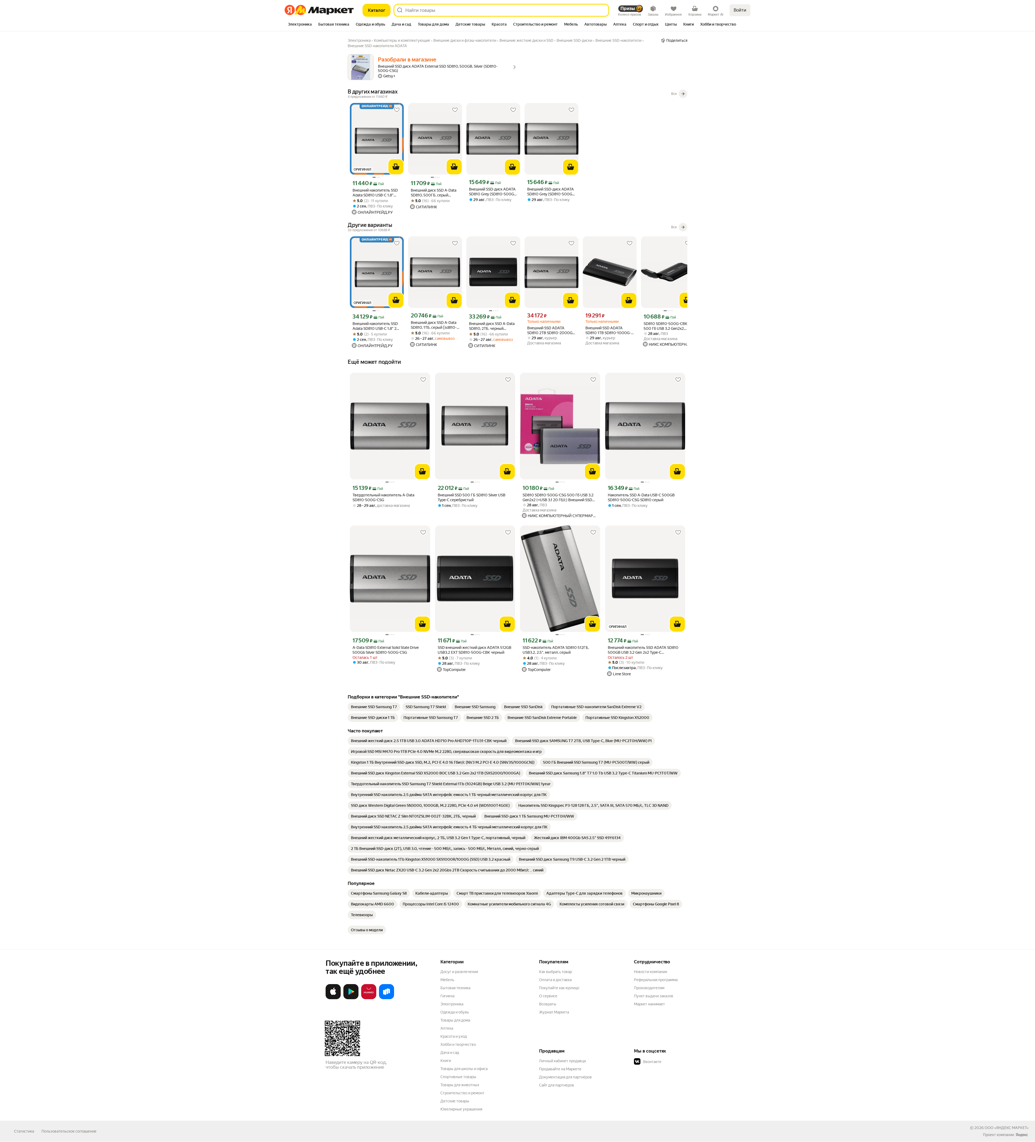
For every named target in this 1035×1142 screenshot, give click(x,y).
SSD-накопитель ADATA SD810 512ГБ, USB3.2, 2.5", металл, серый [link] (556, 650)
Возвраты (547, 1004)
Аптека (446, 1028)
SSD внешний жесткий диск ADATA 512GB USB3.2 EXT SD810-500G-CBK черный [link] (474, 650)
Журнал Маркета (554, 1012)
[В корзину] (396, 167)
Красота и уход (453, 1036)
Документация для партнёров (565, 1077)
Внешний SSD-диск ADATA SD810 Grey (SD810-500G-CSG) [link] (492, 191)
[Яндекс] (1022, 1135)
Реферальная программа (656, 980)
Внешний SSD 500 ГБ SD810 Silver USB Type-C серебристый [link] (471, 497)
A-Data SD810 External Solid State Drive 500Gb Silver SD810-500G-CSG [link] (386, 650)
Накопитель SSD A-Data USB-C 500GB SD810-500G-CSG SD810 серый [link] (641, 497)
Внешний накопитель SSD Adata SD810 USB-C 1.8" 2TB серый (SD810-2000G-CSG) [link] (377, 326)
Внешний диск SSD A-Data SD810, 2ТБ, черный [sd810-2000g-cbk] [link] (492, 326)
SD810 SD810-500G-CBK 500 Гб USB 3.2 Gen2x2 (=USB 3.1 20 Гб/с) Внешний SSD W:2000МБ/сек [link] (668, 326)
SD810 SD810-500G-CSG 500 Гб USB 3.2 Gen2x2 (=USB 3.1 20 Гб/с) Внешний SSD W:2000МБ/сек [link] (558, 497)
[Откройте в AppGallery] (368, 998)
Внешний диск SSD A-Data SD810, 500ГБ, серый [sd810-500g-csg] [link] (433, 193)
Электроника (451, 1004)
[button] (671, 1061)
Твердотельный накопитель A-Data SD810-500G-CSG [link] (383, 497)
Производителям (649, 988)
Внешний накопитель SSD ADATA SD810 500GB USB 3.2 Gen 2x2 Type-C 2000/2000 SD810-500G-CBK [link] (643, 650)
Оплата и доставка (555, 980)
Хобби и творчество (458, 1044)
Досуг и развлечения (459, 972)
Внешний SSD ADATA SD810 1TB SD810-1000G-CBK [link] (608, 330)
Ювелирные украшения (461, 1109)
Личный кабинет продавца (562, 1061)
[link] (374, 706)
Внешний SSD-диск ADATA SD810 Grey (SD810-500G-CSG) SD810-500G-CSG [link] (550, 191)
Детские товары (454, 1101)
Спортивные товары (458, 1077)
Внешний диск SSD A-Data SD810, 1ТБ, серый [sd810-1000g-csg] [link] (434, 325)
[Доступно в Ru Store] (386, 998)
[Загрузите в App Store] (333, 998)
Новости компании (650, 972)
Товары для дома (455, 1020)
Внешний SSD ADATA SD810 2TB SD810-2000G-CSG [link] (550, 330)
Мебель (447, 980)
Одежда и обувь (454, 1012)
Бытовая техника (455, 988)
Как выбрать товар (555, 972)
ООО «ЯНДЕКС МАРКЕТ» (1007, 1128)
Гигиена (447, 996)
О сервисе (548, 996)
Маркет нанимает (649, 1004)
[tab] (300, 24)
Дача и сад (449, 1052)
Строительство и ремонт (462, 1093)
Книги (445, 1060)
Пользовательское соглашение (69, 1131)
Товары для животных (459, 1085)
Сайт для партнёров (556, 1085)
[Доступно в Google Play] (350, 998)
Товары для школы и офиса (464, 1069)
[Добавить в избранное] (397, 110)
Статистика (24, 1131)
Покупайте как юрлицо (559, 988)
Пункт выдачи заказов (653, 996)
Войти (740, 10)
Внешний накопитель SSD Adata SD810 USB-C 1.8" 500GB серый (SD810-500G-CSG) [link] (375, 193)
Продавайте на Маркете (560, 1069)
